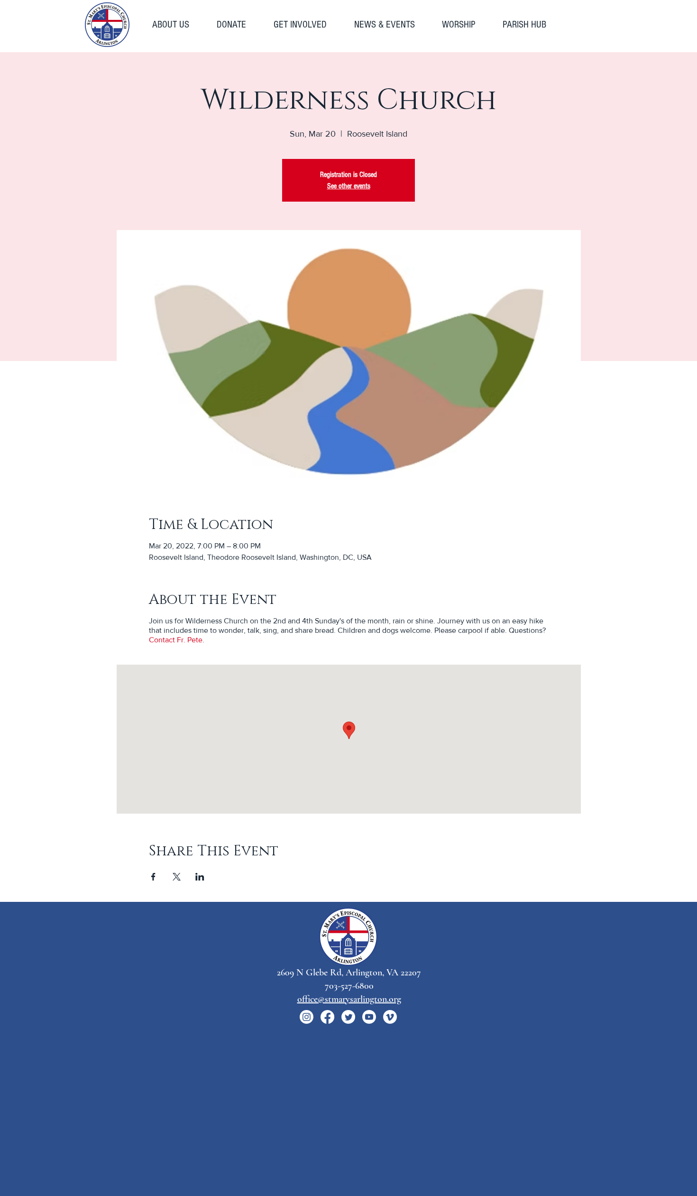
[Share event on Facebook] (153, 877)
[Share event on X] (176, 877)
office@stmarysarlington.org (349, 999)
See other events (348, 186)
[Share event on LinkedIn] (199, 877)
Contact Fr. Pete (175, 640)
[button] (177, 25)
